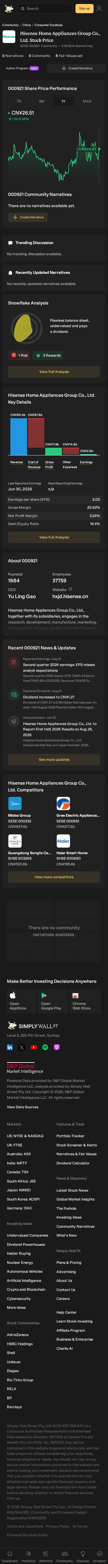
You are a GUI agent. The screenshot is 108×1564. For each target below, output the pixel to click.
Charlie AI (64, 1348)
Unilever (14, 1362)
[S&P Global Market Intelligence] (25, 1068)
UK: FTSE (14, 1145)
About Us (64, 1280)
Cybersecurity (19, 1298)
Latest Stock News (72, 1190)
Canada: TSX (18, 1172)
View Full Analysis (54, 372)
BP (9, 1398)
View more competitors (54, 877)
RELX (11, 1389)
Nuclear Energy (20, 1262)
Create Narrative (80, 68)
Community (10, 25)
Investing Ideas (69, 1217)
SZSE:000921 (30, 46)
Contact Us (65, 1290)
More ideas (16, 1307)
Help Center (66, 1312)
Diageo (13, 1371)
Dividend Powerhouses (26, 1244)
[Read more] (54, 618)
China (26, 25)
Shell (11, 1353)
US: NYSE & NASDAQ (25, 1136)
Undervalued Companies (27, 1235)
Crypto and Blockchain (26, 1289)
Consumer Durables (48, 25)
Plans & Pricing (69, 1262)
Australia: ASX (19, 1154)
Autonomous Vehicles (24, 1271)
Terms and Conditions (25, 1526)
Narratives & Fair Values (76, 1154)
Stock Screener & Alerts (76, 1145)
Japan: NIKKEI (19, 1190)
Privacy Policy (58, 1526)
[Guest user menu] (99, 8)
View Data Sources (22, 1107)
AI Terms (80, 1526)
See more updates (54, 759)
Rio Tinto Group (20, 1380)
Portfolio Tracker (70, 1136)
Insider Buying (19, 1253)
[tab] (19, 101)
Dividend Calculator (73, 1163)
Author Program (21, 68)
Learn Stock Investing (74, 1321)
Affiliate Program (70, 1330)
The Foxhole (66, 1208)
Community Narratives (75, 1226)
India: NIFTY (17, 1163)
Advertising (66, 1272)
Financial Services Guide (27, 1535)
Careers (63, 1298)
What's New (66, 1235)
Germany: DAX (19, 1208)
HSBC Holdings (20, 1344)
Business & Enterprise (74, 1339)
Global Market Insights (75, 1199)
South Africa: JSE (21, 1181)
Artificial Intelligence (24, 1280)
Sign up (84, 8)
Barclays (14, 1407)
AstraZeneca (18, 1335)
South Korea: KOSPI (23, 1199)
